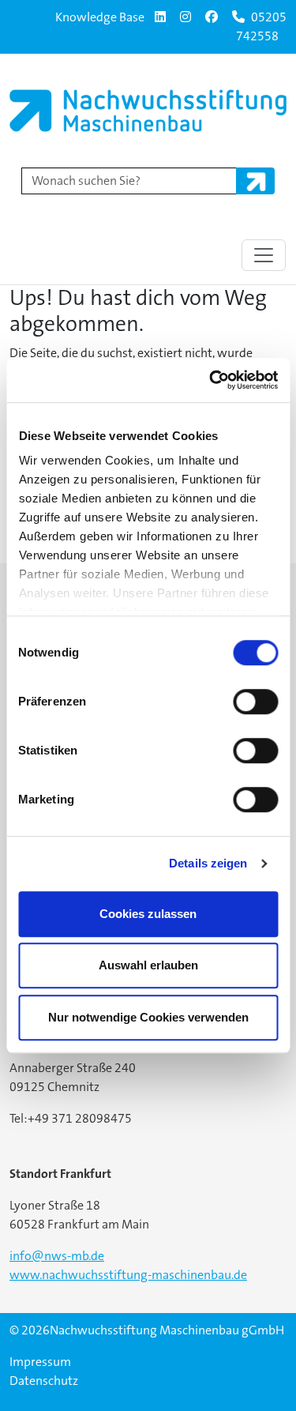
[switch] (255, 701)
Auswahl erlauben (148, 965)
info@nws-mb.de (56, 1255)
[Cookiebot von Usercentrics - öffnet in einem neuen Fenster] (211, 380)
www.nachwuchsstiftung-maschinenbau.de (128, 1274)
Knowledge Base (99, 17)
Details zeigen (208, 863)
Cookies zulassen (148, 913)
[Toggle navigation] (264, 255)
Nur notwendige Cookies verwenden (148, 1017)
